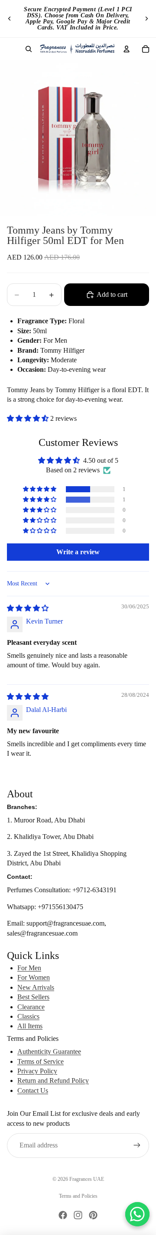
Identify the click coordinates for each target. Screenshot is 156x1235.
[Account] (126, 48)
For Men (29, 968)
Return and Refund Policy (53, 1080)
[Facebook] (63, 1215)
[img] (28, 608)
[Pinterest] (93, 1215)
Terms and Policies (78, 1196)
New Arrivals (35, 987)
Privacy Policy (37, 1071)
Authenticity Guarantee (49, 1051)
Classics (28, 1016)
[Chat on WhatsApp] (137, 1214)
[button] (28, 418)
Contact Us (32, 1090)
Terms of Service (40, 1061)
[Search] (28, 48)
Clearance (31, 1007)
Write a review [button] (78, 552)
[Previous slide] (9, 18)
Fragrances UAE (86, 1179)
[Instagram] (78, 1215)
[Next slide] (146, 18)
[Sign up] (137, 1145)
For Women (33, 977)
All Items (29, 1026)
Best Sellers (33, 997)
